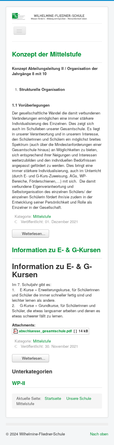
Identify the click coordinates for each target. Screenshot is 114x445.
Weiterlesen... (33, 233)
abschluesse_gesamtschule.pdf (45, 331)
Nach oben (99, 434)
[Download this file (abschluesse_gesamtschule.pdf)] (16, 331)
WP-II (18, 383)
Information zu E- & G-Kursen (56, 249)
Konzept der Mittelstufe (46, 54)
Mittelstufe (42, 216)
